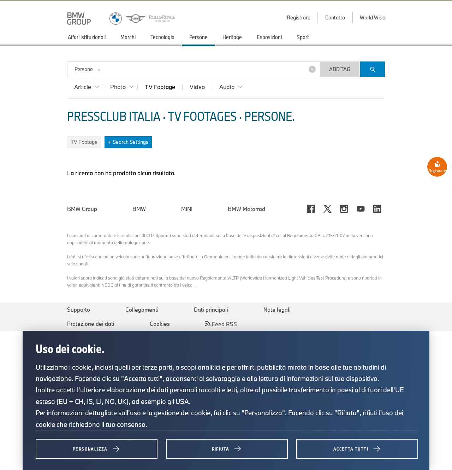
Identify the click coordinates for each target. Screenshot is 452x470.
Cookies (160, 323)
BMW (139, 208)
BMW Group (82, 208)
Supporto (78, 309)
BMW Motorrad (246, 208)
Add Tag (339, 69)
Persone (84, 69)
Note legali (277, 309)
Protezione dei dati (90, 323)
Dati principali (211, 309)
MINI (186, 208)
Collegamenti (142, 309)
